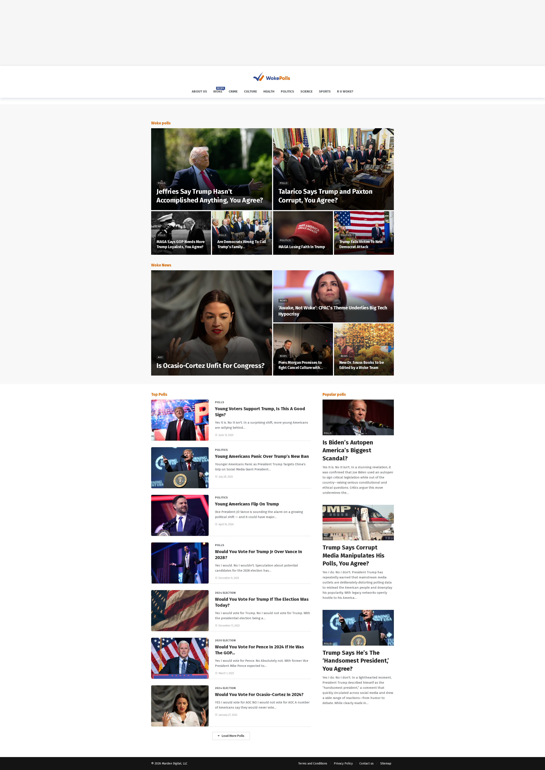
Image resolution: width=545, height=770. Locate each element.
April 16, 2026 (226, 524)
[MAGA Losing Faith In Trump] (303, 233)
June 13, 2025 (226, 435)
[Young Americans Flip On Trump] (180, 515)
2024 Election (225, 592)
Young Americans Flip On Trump (247, 504)
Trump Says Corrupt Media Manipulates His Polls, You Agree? (353, 555)
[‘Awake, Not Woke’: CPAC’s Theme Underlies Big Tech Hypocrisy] (333, 296)
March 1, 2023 (226, 673)
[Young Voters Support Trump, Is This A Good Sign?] (180, 420)
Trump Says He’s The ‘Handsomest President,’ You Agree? (356, 660)
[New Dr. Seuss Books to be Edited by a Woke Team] (364, 349)
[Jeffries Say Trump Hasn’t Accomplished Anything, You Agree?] (211, 169)
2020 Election (225, 640)
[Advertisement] (272, 33)
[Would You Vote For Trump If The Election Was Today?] (180, 610)
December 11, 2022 (229, 625)
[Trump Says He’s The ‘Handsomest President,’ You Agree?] (358, 628)
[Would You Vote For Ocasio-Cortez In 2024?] (180, 705)
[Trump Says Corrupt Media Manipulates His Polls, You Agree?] (358, 523)
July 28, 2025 (226, 476)
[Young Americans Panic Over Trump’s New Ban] (180, 467)
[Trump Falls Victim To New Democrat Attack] (364, 233)
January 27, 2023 (228, 714)
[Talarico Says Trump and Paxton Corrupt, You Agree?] (333, 169)
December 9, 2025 (229, 577)
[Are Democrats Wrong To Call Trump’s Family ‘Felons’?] (242, 233)
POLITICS (221, 449)
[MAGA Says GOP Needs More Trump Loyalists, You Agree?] (181, 233)
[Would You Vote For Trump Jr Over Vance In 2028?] (180, 563)
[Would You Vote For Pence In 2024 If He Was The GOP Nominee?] (180, 658)
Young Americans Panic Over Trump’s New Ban (262, 456)
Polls (219, 402)
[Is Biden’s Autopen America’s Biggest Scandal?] (358, 417)
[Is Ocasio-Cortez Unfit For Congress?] (211, 323)
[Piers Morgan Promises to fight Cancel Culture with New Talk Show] (303, 349)
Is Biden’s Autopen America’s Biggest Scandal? (348, 450)
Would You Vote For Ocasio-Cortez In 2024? (259, 694)
